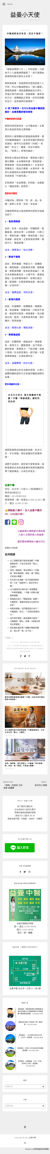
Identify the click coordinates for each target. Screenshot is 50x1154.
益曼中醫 (37, 642)
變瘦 (25, 651)
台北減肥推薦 (32, 645)
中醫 (20, 645)
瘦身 (32, 648)
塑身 (41, 645)
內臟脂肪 (25, 645)
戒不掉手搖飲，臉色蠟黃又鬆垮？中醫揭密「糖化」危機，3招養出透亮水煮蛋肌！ (25, 621)
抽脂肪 (9, 648)
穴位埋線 (37, 648)
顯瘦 (28, 651)
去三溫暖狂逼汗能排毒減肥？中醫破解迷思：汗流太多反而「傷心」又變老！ (24, 563)
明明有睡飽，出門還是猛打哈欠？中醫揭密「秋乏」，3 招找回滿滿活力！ (24, 611)
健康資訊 (26, 642)
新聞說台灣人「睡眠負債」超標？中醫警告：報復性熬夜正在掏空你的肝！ (24, 602)
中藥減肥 (15, 645)
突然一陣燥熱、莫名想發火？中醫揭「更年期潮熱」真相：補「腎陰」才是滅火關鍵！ (25, 573)
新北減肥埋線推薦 (17, 648)
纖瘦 (41, 648)
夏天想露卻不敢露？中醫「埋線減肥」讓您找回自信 (24, 398)
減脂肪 (29, 648)
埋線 (38, 645)
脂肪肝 (22, 651)
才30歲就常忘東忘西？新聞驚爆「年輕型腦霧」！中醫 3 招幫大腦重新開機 (24, 592)
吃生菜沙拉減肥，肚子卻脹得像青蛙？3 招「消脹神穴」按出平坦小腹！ (24, 583)
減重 (31, 642)
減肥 (25, 648)
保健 (21, 642)
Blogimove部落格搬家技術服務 (37, 1149)
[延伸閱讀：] (7, 524)
